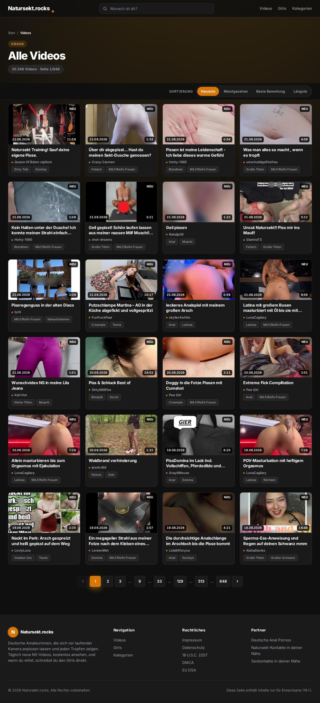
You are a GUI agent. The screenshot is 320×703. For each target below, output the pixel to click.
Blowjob (97, 397)
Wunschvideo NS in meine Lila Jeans (40, 385)
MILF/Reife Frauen (122, 169)
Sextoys (188, 558)
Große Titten (255, 169)
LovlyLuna (22, 550)
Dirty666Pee (101, 390)
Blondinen (176, 169)
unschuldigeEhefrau (262, 162)
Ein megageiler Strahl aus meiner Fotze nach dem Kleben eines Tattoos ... (120, 541)
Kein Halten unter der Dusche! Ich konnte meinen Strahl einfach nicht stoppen (44, 230)
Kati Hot (20, 395)
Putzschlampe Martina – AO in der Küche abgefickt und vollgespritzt (121, 308)
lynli (17, 312)
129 (180, 581)
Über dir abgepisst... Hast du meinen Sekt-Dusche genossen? (120, 152)
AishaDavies (255, 550)
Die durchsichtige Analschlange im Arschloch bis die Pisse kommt (198, 541)
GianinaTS (254, 240)
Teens (116, 325)
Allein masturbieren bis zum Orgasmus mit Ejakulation (38, 463)
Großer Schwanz (283, 558)
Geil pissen (176, 227)
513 (201, 581)
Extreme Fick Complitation (268, 382)
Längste (300, 91)
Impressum (192, 640)
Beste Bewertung (270, 91)
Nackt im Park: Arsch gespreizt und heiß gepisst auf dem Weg (41, 541)
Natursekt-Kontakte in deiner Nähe (276, 650)
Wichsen (269, 480)
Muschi (187, 242)
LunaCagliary (256, 317)
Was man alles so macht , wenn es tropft (273, 152)
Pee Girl (175, 395)
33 (159, 581)
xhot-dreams (102, 240)
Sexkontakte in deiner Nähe (275, 661)
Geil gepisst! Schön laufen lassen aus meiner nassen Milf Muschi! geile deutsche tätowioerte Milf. (120, 230)
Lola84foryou (179, 550)
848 (223, 581)
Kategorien (302, 8)
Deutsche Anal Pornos (273, 640)
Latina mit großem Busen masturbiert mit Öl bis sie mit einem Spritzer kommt (270, 308)
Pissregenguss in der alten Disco (43, 305)
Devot (114, 397)
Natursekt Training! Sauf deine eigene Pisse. (40, 152)
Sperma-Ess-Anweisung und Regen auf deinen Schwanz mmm (275, 541)
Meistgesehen (236, 91)
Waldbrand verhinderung (113, 460)
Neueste (208, 91)
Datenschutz (193, 647)
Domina (41, 169)
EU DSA (189, 670)
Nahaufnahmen (59, 319)
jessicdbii (99, 467)
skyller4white (179, 317)
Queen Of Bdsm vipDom (33, 162)
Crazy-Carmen (103, 162)
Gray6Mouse (179, 473)
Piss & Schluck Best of (109, 382)
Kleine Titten (23, 402)
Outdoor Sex (23, 558)
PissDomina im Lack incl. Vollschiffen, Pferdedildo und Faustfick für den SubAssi (193, 463)
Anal (172, 242)
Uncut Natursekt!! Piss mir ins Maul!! (271, 230)
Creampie (99, 325)
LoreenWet (100, 550)
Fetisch (97, 169)
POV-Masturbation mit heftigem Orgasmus (273, 463)
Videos (266, 8)
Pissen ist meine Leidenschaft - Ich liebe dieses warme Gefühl (195, 152)
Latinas (187, 325)
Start (11, 33)
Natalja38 (176, 234)
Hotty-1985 (178, 162)
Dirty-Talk (21, 169)
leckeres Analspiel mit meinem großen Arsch (195, 308)
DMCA (188, 662)
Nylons (96, 475)
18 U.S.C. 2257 (194, 655)
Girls (282, 8)
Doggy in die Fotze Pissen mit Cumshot (194, 385)
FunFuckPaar (102, 317)
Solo (111, 475)
